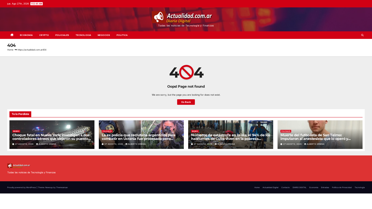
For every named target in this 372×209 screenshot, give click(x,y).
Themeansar (62, 187)
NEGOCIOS (104, 35)
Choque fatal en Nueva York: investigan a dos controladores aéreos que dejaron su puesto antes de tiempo (50, 138)
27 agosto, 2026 (24, 144)
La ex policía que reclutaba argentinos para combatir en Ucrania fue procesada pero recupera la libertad (138, 138)
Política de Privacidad (342, 187)
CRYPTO (44, 35)
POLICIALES (62, 35)
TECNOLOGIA (83, 35)
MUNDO (16, 131)
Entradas (325, 187)
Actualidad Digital (270, 187)
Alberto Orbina (47, 144)
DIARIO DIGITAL (299, 187)
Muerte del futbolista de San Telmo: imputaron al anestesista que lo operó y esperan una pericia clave (314, 138)
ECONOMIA (26, 35)
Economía (313, 187)
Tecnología (360, 187)
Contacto (285, 187)
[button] (362, 35)
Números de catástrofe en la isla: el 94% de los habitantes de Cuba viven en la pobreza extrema (230, 138)
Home (10, 49)
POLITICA (122, 35)
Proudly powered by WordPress (22, 187)
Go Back (186, 102)
